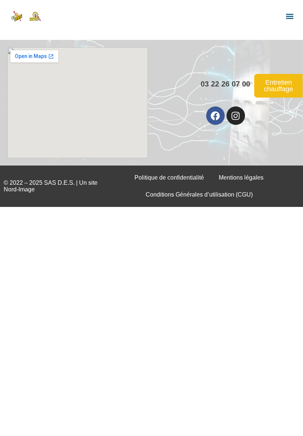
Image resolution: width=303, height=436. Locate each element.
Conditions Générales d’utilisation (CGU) (199, 194)
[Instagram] (236, 115)
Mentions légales (241, 177)
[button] (289, 16)
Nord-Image (19, 189)
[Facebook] (215, 115)
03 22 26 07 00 (225, 84)
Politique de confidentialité (169, 177)
